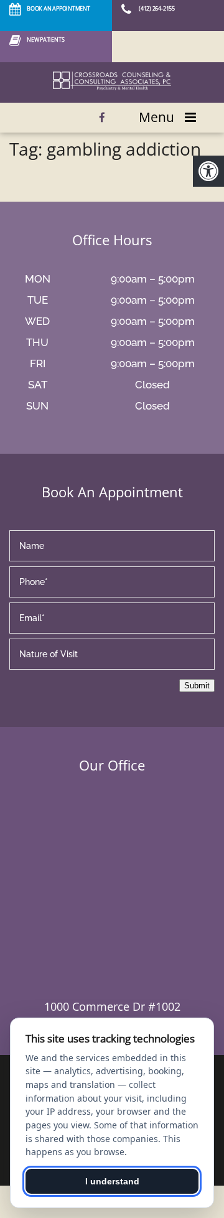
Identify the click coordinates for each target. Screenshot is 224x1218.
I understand (112, 1181)
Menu (156, 117)
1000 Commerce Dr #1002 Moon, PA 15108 (112, 1014)
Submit (197, 685)
